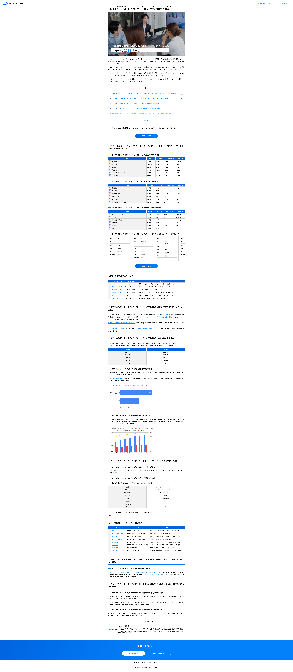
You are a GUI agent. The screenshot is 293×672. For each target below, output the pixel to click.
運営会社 (142, 663)
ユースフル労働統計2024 (115, 378)
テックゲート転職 (117, 539)
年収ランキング (273, 3)
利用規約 (136, 663)
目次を (145, 120)
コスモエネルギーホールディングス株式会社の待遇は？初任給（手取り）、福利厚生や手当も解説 (141, 114)
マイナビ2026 (112, 470)
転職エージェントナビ (118, 550)
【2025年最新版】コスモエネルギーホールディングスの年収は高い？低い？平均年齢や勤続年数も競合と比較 (145, 93)
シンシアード (115, 531)
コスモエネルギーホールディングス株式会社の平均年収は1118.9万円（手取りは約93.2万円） (140, 98)
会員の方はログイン (159, 653)
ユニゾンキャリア (117, 287)
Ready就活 (115, 548)
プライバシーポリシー (152, 663)
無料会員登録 (133, 653)
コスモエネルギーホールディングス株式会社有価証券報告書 (155, 317)
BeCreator (115, 542)
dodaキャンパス (116, 289)
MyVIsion (114, 536)
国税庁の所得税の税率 (118, 329)
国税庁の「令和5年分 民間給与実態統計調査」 (121, 323)
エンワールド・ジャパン (118, 533)
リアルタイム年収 (262, 3)
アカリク (114, 295)
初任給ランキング (284, 3)
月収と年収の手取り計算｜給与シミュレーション (147, 329)
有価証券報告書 (167, 315)
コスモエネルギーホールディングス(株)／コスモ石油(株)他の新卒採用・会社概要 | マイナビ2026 (134, 572)
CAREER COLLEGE (117, 284)
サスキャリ (115, 545)
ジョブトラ (115, 298)
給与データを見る (146, 136)
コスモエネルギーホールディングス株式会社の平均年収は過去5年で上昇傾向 (135, 103)
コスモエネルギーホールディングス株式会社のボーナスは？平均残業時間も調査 (136, 109)
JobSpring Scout (117, 292)
